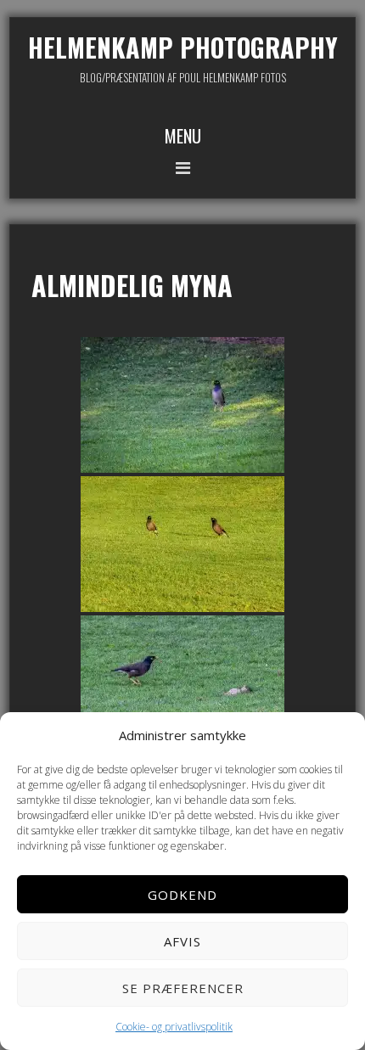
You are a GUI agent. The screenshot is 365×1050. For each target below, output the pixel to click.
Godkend (182, 894)
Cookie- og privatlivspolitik (174, 1026)
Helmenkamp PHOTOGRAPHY (183, 47)
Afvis (182, 941)
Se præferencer (183, 988)
